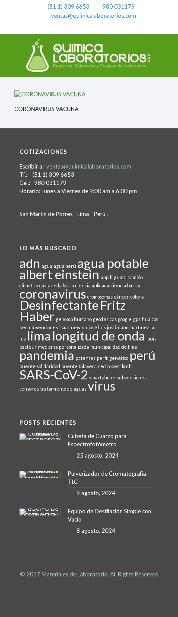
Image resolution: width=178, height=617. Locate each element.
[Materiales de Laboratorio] (89, 55)
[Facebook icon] (78, 26)
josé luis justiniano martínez (119, 327)
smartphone (102, 377)
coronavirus (52, 293)
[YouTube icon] (100, 26)
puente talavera (79, 366)
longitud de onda (98, 335)
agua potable (113, 262)
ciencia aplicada (92, 285)
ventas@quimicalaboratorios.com (93, 15)
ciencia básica (125, 285)
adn (29, 262)
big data (118, 277)
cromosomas (100, 296)
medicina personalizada (63, 347)
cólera (137, 296)
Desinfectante (59, 304)
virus (101, 385)
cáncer (121, 296)
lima (39, 335)
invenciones (45, 327)
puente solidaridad (39, 366)
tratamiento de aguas (63, 388)
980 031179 (118, 6)
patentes (85, 358)
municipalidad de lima (113, 347)
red (102, 366)
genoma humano (74, 319)
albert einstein (59, 274)
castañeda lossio (56, 285)
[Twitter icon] (89, 26)
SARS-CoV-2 (53, 374)
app (104, 277)
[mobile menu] (166, 51)
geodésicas (105, 319)
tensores (29, 388)
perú (143, 355)
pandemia (46, 355)
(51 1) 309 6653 (68, 6)
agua (46, 266)
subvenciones (131, 377)
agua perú (65, 266)
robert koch (119, 366)
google (125, 319)
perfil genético (112, 358)
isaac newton (73, 327)
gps (136, 319)
